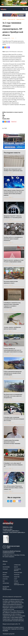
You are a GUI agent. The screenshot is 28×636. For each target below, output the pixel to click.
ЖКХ (4, 581)
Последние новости (12, 152)
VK (3, 114)
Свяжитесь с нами (8, 527)
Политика (16, 574)
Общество (16, 576)
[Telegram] (7, 47)
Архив (4, 564)
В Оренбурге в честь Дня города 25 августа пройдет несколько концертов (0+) (13, 464)
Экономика (6, 576)
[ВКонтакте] (3, 47)
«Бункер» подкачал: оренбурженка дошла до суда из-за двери (12, 328)
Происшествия (18, 572)
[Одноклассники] (5, 47)
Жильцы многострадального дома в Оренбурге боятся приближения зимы (13, 169)
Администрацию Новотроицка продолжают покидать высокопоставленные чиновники (12, 441)
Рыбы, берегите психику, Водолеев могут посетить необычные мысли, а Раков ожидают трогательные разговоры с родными (14, 192)
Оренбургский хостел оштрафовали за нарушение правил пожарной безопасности (13, 238)
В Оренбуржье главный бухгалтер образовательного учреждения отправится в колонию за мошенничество (12, 305)
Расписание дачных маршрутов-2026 (7, 588)
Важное (16, 567)
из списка (5, 630)
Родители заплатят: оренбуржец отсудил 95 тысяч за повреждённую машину (14, 260)
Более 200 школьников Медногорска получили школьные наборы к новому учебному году (13, 487)
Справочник (17, 564)
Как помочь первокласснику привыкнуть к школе (11, 282)
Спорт (15, 579)
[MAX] (9, 47)
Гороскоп (5, 569)
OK (3, 117)
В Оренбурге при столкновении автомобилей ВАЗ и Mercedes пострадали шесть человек (14, 418)
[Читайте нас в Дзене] (17, 501)
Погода (16, 581)
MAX (3, 115)
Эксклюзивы (6, 567)
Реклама (5, 572)
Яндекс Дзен (6, 118)
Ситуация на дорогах (17, 569)
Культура (5, 579)
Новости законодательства (19, 583)
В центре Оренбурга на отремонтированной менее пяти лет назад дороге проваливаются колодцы (13, 350)
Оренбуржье (6, 583)
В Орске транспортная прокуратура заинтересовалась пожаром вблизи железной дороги (13, 373)
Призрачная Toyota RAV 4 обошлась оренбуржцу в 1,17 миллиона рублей (13, 216)
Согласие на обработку (9, 551)
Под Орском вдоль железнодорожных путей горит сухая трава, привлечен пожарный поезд (13, 396)
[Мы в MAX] (20, 501)
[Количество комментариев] (14, 173)
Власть (4, 574)
